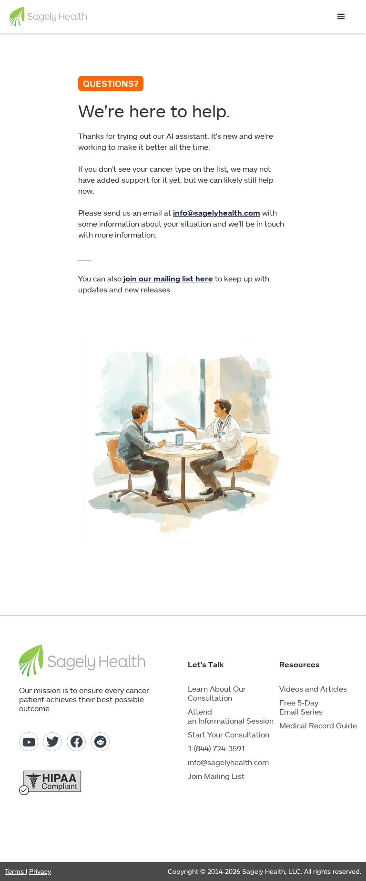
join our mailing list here (168, 278)
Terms (15, 871)
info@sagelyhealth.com (216, 213)
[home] (48, 16)
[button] (341, 16)
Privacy (40, 871)
